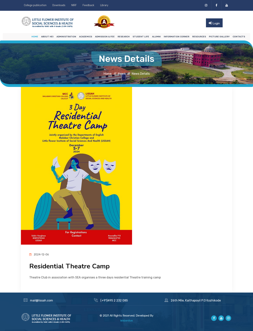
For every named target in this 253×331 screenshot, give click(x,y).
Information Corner (176, 36)
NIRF (74, 5)
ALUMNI (156, 36)
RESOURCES (199, 36)
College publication (35, 5)
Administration (66, 36)
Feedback (88, 5)
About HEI (47, 36)
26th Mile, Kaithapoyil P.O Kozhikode (196, 300)
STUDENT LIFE (141, 36)
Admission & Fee (105, 36)
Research (124, 36)
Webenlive (126, 320)
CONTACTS (239, 36)
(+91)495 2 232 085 (114, 300)
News (121, 73)
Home (34, 36)
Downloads (58, 5)
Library (104, 5)
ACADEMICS (85, 36)
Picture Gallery (219, 36)
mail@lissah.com (41, 300)
